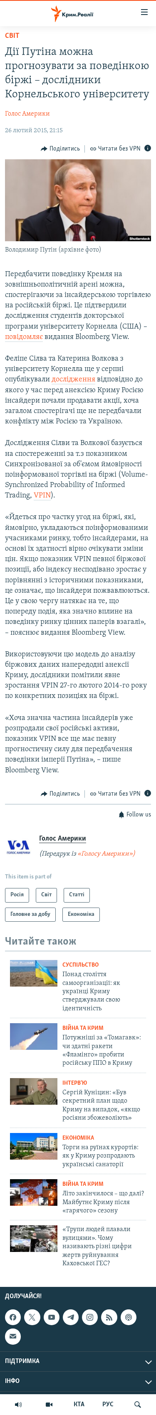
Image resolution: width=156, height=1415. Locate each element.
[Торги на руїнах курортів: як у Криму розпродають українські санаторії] (33, 1146)
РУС (108, 1404)
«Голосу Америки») (106, 854)
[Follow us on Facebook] (13, 1317)
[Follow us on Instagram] (90, 1317)
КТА (79, 1404)
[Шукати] (137, 1404)
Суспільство (80, 965)
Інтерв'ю (74, 1083)
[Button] (60, 148)
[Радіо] (18, 1404)
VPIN (42, 496)
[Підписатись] (13, 1337)
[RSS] (109, 1317)
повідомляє (24, 337)
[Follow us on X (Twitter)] (32, 1317)
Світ (12, 36)
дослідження (73, 379)
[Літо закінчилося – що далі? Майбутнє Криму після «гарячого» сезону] (33, 1192)
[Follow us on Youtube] (51, 1317)
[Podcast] (128, 1317)
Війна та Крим (83, 1028)
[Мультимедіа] (49, 1404)
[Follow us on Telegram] (71, 1317)
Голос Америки (27, 114)
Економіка (78, 1138)
